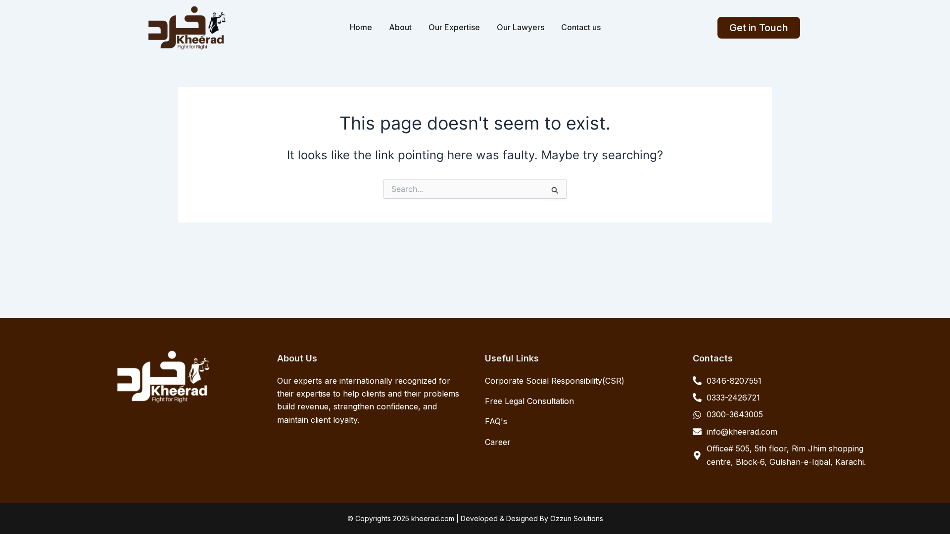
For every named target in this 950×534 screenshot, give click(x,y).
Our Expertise (454, 27)
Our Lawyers (520, 27)
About (400, 27)
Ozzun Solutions (576, 518)
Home (361, 27)
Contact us (581, 27)
